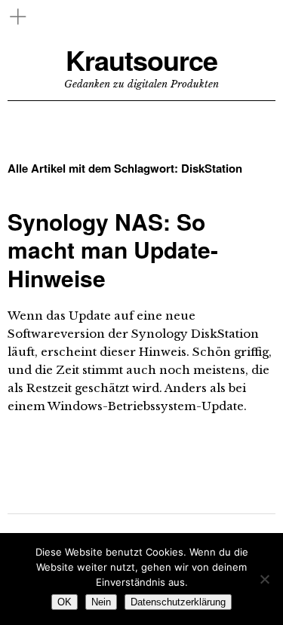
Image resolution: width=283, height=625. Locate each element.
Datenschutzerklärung (178, 602)
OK (64, 602)
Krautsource (141, 59)
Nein (101, 602)
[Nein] (264, 579)
